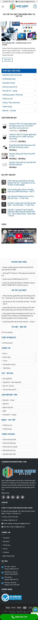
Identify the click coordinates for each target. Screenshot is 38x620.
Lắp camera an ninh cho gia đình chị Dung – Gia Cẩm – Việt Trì (19, 303)
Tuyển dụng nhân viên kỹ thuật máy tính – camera (19, 322)
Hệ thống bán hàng (8, 79)
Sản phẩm (6, 541)
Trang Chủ (6, 538)
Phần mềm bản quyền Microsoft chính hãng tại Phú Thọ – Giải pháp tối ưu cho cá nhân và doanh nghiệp (21, 183)
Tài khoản (6, 552)
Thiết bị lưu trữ (7, 99)
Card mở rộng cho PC (9, 87)
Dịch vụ (5, 353)
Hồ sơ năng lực (8, 332)
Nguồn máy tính (8, 407)
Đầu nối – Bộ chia (8, 386)
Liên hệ (5, 549)
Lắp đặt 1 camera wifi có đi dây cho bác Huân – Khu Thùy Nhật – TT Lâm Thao (22, 204)
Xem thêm (7, 59)
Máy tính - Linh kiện (9, 111)
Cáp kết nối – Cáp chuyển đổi (12, 382)
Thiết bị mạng (7, 107)
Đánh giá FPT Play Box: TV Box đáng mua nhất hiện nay (18, 274)
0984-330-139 (9, 1)
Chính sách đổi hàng (9, 443)
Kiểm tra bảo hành (8, 556)
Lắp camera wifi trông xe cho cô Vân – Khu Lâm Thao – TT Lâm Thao (21, 197)
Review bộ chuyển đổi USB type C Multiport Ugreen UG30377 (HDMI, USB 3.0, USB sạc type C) (18, 284)
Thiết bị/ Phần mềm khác (11, 103)
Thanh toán (6, 545)
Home (5, 611)
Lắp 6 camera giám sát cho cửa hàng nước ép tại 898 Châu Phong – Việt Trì (21, 190)
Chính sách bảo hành (9, 439)
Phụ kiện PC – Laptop (9, 415)
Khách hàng (6, 357)
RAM (4, 411)
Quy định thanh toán (9, 454)
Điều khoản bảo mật (9, 450)
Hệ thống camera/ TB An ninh (12, 95)
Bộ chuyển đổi (7, 378)
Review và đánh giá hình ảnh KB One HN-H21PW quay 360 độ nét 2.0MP (17, 268)
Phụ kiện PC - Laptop (9, 91)
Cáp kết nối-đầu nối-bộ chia (12, 75)
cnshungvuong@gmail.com (26, 1)
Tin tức (5, 361)
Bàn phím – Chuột (8, 400)
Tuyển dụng (6, 368)
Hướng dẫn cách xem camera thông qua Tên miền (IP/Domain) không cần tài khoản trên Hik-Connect (18, 309)
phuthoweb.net (8, 343)
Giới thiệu (12, 611)
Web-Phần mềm (21, 611)
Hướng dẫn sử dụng (9, 364)
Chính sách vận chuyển (10, 447)
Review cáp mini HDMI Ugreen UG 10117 (15, 279)
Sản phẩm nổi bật (8, 83)
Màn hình (6, 404)
